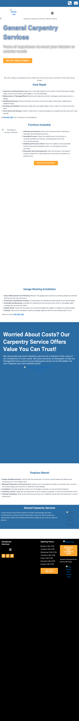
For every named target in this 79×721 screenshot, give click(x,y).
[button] (52, 13)
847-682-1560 (8, 117)
